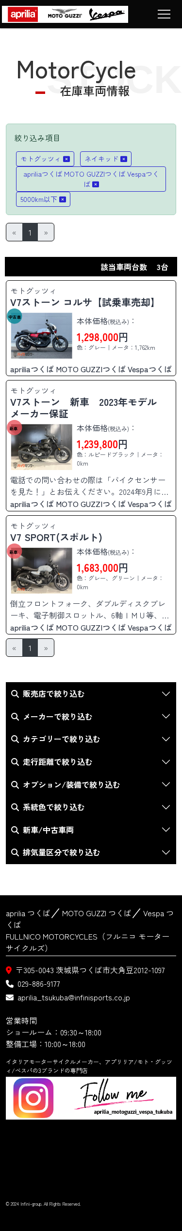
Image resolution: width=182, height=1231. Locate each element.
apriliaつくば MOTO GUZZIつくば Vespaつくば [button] (91, 179)
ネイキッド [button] (101, 158)
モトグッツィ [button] (40, 158)
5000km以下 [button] (38, 199)
